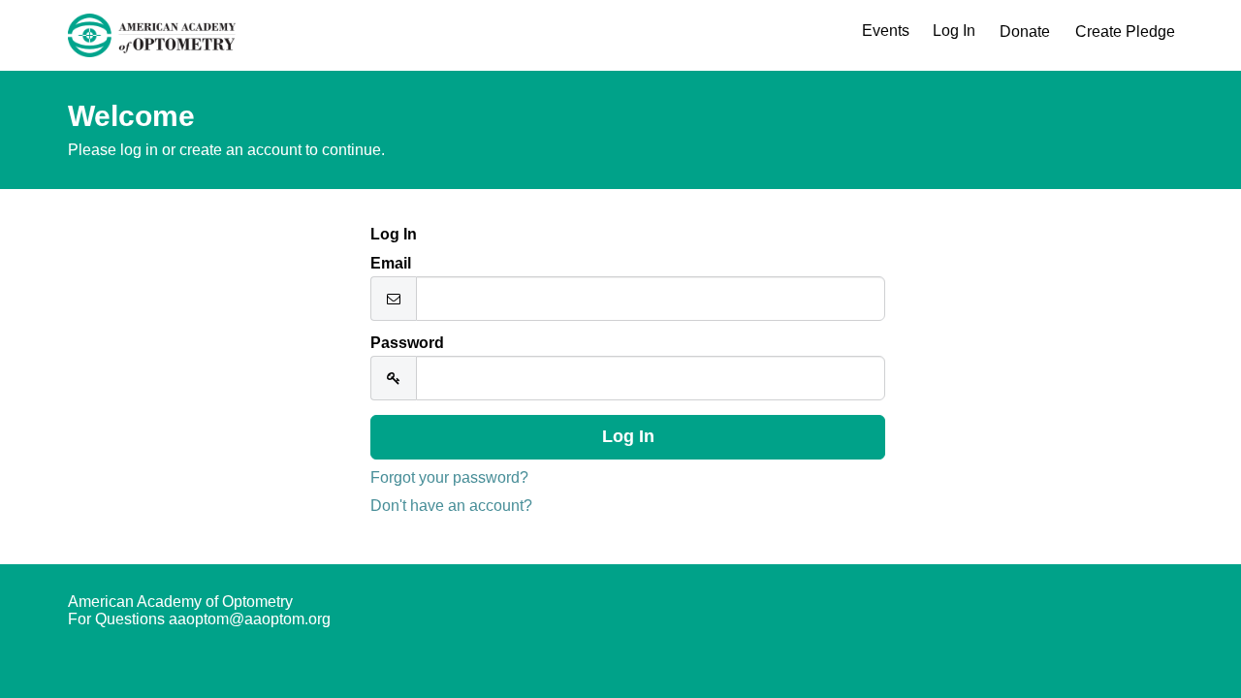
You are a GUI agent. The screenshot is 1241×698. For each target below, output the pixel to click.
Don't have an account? (451, 505)
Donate (1025, 31)
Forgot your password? (449, 477)
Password (407, 343)
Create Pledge (1125, 31)
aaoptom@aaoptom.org (250, 619)
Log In (954, 30)
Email (390, 263)
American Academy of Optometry (180, 601)
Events (885, 30)
